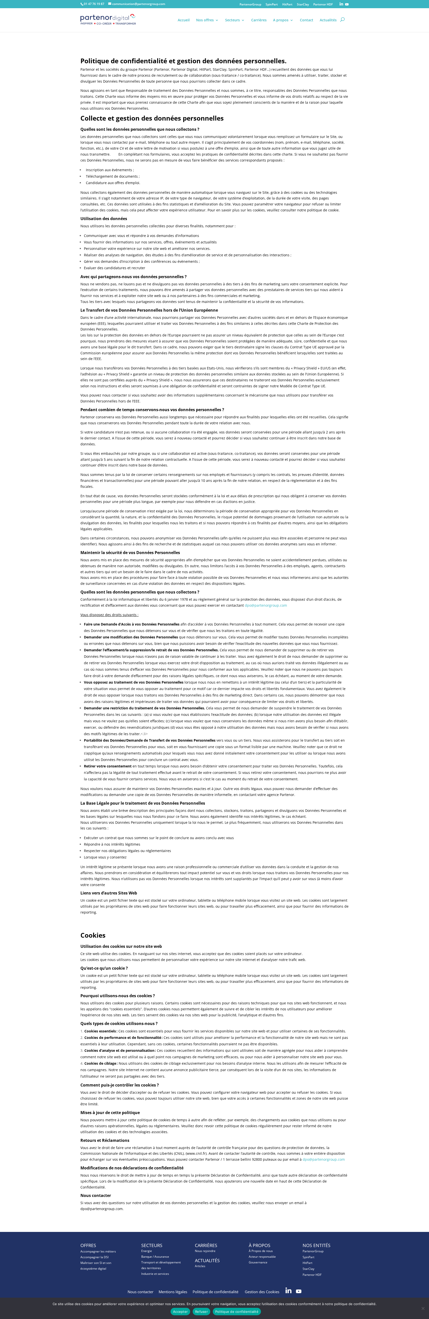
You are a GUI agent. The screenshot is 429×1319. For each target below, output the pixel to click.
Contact (306, 20)
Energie (146, 1251)
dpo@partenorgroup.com (266, 605)
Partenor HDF (323, 4)
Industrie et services (155, 1274)
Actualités (328, 20)
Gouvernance (258, 1262)
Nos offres (205, 20)
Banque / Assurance (155, 1256)
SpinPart (272, 4)
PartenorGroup (250, 4)
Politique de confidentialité (216, 1291)
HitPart (287, 4)
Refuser (201, 1312)
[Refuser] (422, 1308)
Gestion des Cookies (262, 1291)
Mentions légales (173, 1291)
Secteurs (232, 20)
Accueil (184, 20)
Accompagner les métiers (98, 1251)
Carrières (259, 20)
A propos (280, 20)
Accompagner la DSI (94, 1257)
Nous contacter (140, 1291)
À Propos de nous (261, 1251)
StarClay (303, 4)
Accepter (180, 1312)
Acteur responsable (262, 1256)
